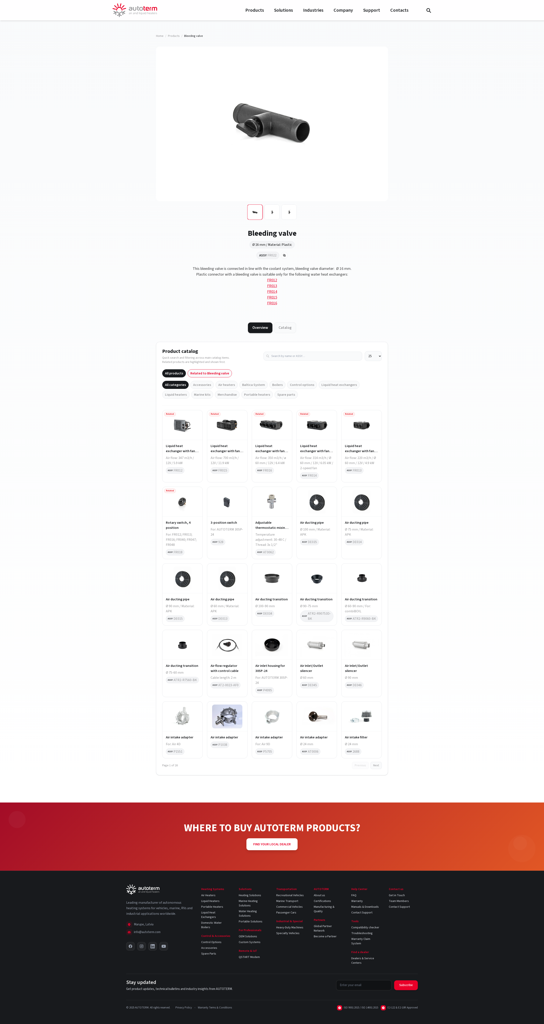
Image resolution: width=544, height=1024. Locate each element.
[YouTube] (163, 946)
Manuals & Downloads (365, 907)
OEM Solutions (248, 936)
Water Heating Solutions (248, 913)
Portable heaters (257, 394)
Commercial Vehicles (289, 907)
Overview (260, 327)
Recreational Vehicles (290, 895)
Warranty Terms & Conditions (215, 1008)
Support (371, 10)
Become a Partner (325, 936)
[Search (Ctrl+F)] (428, 10)
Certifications (322, 901)
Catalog (285, 327)
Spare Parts (208, 954)
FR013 (272, 286)
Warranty (357, 901)
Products (254, 10)
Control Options (211, 942)
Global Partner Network (323, 928)
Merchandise (227, 394)
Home (159, 36)
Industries (313, 10)
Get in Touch (397, 895)
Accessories (202, 385)
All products (174, 373)
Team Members (399, 901)
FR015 (272, 297)
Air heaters (226, 385)
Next (376, 765)
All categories (175, 385)
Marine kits (202, 394)
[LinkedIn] (152, 946)
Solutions (283, 10)
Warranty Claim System (360, 941)
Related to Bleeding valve (209, 373)
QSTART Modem (249, 957)
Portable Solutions (250, 921)
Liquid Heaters (210, 901)
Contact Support (361, 912)
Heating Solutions (250, 895)
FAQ (353, 895)
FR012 (272, 280)
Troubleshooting (362, 933)
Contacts (399, 10)
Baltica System (253, 385)
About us (319, 895)
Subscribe (406, 985)
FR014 (272, 291)
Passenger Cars (286, 912)
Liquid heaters (176, 394)
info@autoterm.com (147, 932)
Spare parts (286, 394)
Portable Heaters (212, 907)
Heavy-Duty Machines (289, 927)
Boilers (277, 385)
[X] (130, 946)
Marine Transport (287, 901)
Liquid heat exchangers (339, 385)
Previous (360, 765)
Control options (302, 385)
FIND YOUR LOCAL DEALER (272, 844)
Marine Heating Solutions (248, 903)
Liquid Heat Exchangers (208, 914)
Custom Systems (249, 942)
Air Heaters (208, 895)
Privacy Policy (183, 1008)
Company (343, 10)
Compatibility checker (365, 927)
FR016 (272, 303)
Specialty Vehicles (287, 933)
